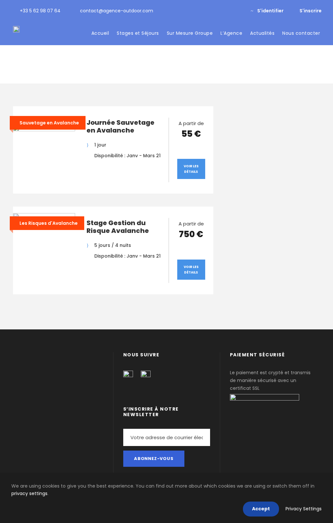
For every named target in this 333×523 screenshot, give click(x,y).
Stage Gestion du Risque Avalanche (118, 226)
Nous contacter (301, 33)
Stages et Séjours (138, 33)
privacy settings (29, 493)
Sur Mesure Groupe (190, 33)
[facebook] (228, 10)
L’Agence (231, 33)
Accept (261, 508)
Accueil (100, 33)
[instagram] (238, 10)
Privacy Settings (304, 508)
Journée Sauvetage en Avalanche (120, 126)
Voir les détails (191, 169)
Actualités (262, 33)
